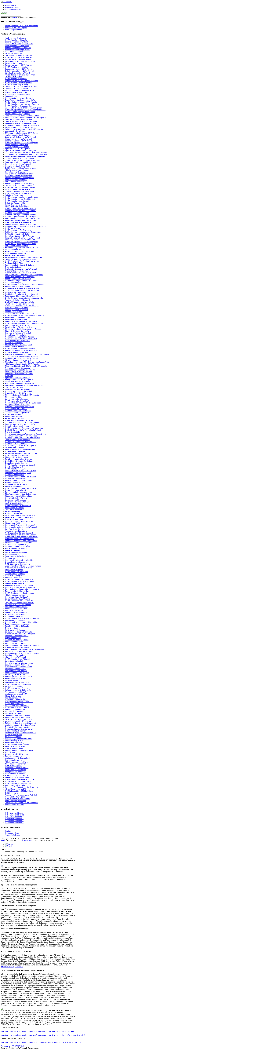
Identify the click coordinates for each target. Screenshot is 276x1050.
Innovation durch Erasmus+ (15, 172)
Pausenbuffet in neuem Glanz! (16, 775)
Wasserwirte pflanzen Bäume (16, 607)
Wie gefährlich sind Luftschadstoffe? (19, 174)
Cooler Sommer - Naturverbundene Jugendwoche (24, 298)
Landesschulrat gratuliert (14, 711)
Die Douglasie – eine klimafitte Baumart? (20, 209)
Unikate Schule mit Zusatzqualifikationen (20, 442)
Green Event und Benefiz (14, 748)
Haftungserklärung (12, 833)
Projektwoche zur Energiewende (17, 114)
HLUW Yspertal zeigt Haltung (16, 85)
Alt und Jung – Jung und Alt (15, 789)
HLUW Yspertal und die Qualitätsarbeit (20, 199)
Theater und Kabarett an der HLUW (18, 185)
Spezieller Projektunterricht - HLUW (18, 55)
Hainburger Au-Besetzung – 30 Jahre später (22, 653)
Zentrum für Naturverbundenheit (17, 440)
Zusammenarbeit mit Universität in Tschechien (22, 645)
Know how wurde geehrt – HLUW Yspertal (21, 321)
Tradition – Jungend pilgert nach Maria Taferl (22, 116)
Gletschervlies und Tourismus (16, 271)
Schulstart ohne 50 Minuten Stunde (18, 667)
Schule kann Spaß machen (15, 741)
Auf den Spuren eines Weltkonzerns (19, 750)
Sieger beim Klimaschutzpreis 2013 (18, 719)
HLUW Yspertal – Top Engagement (18, 83)
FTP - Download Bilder (14, 813)
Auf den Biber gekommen (15, 255)
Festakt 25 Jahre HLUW (14, 610)
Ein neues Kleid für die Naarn (16, 457)
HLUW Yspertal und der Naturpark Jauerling (22, 104)
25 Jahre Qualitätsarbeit (14, 616)
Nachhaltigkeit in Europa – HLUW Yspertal (21, 358)
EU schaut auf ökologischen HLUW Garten (21, 133)
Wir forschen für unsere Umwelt (17, 46)
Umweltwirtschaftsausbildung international (21, 537)
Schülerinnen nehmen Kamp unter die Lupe (21, 306)
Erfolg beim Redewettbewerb (16, 612)
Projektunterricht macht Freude (17, 626)
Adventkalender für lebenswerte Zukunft (20, 273)
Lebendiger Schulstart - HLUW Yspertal (20, 515)
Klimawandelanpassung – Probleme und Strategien (25, 156)
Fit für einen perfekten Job (15, 630)
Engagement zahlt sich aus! (15, 500)
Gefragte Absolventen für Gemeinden (19, 702)
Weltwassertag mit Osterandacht (17, 758)
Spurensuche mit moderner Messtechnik (20, 162)
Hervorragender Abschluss (15, 292)
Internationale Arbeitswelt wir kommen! (20, 525)
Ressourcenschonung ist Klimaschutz (19, 251)
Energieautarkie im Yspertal (15, 772)
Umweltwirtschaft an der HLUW (17, 708)
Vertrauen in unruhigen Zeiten (16, 531)
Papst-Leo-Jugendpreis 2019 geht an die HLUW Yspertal (27, 354)
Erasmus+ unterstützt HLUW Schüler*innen (21, 26)
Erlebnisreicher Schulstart (15, 583)
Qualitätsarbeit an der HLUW (16, 484)
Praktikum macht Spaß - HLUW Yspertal (20, 127)
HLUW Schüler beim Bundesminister (19, 601)
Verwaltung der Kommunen (15, 30)
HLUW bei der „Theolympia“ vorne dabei (20, 244)
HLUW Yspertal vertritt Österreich (18, 744)
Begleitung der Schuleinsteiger (17, 777)
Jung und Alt (10, 558)
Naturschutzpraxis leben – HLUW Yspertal (21, 216)
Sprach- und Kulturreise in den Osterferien (21, 121)
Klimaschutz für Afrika (13, 742)
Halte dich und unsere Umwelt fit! (17, 341)
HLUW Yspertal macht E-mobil (17, 201)
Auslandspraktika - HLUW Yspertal (18, 676)
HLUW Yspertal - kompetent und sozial (20, 465)
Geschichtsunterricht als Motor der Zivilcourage (23, 403)
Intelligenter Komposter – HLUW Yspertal (21, 269)
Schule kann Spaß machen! (15, 731)
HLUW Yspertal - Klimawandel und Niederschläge (24, 284)
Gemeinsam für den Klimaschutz (17, 368)
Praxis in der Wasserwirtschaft (16, 145)
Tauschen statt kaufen (13, 77)
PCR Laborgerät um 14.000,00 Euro (19, 791)
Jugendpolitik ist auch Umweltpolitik (19, 560)
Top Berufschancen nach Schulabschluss (21, 314)
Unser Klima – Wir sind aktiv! (16, 335)
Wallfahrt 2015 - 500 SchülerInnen (18, 605)
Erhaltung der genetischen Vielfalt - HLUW (21, 248)
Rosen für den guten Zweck (15, 490)
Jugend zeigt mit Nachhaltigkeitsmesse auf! (21, 356)
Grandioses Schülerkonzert (15, 52)
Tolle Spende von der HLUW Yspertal (19, 304)
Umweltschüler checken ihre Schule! (19, 391)
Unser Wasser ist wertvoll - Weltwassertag (21, 436)
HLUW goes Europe (13, 228)
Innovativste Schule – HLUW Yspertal (19, 236)
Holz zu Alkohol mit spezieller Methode (20, 112)
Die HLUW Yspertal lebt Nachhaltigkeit (20, 302)
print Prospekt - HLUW (13, 9)
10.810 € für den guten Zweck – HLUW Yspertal (23, 108)
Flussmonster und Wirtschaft (16, 671)
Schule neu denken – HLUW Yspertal (19, 71)
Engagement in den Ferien (15, 669)
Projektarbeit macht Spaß (15, 698)
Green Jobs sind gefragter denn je (18, 222)
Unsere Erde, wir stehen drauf (16, 562)
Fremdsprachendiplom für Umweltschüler (21, 541)
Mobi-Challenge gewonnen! (15, 764)
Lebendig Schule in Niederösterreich (19, 521)
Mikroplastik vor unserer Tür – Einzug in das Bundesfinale (27, 362)
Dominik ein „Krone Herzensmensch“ (19, 59)
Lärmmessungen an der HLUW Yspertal (20, 446)
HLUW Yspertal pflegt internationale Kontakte (22, 197)
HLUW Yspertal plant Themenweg (18, 684)
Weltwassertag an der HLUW (16, 694)
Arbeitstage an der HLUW (15, 675)
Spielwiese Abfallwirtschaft (15, 801)
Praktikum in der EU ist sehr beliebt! (18, 327)
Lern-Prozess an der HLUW (15, 478)
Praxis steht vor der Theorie (15, 205)
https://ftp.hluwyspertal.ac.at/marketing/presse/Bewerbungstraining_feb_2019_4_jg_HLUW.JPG (37, 1031)
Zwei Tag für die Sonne (14, 529)
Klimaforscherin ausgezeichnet (17, 673)
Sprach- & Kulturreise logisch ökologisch (20, 150)
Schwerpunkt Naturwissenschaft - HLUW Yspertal (24, 129)
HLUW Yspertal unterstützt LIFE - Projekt (20, 488)
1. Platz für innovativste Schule (17, 234)
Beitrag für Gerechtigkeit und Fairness (19, 407)
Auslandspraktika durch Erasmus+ (18, 135)
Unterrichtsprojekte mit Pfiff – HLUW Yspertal (22, 125)
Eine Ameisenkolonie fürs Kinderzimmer (20, 494)
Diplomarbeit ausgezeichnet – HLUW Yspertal (22, 281)
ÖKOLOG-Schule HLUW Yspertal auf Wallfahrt (23, 430)
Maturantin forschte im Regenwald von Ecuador (23, 329)
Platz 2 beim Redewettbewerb (16, 246)
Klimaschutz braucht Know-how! (17, 317)
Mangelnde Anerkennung (14, 249)
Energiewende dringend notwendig (18, 632)
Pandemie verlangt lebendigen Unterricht (21, 215)
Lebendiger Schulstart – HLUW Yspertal (20, 137)
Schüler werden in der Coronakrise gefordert (22, 259)
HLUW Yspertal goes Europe (16, 469)
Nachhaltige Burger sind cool (16, 444)
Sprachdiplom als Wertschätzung (17, 378)
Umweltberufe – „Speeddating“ (17, 544)
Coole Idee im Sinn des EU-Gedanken (19, 461)
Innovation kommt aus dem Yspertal (18, 176)
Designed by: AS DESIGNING (12, 1046)
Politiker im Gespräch (13, 766)
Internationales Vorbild (13, 760)
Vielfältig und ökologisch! (14, 416)
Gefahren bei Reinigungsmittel (16, 640)
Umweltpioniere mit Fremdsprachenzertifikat (22, 618)
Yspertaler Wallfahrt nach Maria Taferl (19, 191)
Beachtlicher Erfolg (12, 511)
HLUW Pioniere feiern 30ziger (16, 67)
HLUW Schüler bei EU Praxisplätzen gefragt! (22, 261)
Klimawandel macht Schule (15, 678)
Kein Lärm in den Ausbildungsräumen (19, 539)
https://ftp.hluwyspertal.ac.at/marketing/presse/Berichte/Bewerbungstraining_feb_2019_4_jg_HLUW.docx (41, 1042)
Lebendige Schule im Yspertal (16, 310)
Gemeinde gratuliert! (13, 713)
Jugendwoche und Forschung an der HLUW (22, 290)
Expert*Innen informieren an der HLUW (20, 100)
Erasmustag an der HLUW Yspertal (18, 65)
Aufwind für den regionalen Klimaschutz (20, 449)
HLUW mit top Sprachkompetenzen (18, 57)
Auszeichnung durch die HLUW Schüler (20, 535)
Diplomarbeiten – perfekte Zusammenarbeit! (22, 288)
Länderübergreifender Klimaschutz (18, 739)
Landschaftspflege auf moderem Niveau (20, 733)
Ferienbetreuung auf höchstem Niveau (19, 517)
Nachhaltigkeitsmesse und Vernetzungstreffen (22, 438)
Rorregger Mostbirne (13, 554)
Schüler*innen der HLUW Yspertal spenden (21, 168)
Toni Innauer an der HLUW (15, 692)
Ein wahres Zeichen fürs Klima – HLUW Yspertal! (24, 275)
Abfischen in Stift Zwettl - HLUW (17, 325)
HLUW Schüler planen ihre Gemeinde (19, 593)
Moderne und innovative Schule (17, 706)
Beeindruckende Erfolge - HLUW (17, 50)
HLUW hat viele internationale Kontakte (20, 187)
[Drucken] (9, 844)
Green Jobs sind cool (13, 267)
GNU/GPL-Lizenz (27, 840)
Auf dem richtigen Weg (14, 577)
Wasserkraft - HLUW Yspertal (16, 131)
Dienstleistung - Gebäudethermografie (19, 779)
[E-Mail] (8, 846)
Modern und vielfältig (13, 397)
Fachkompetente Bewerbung (16, 552)
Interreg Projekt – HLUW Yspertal (18, 164)
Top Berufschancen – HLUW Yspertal (19, 158)
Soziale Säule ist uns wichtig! (16, 308)
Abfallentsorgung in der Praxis (16, 762)
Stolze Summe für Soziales (15, 556)
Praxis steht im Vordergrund (15, 770)
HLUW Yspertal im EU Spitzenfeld (18, 230)
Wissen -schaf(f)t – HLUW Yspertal (18, 139)
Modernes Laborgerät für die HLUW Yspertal (22, 395)
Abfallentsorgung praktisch (15, 595)
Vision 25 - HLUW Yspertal (15, 657)
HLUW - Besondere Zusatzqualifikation (20, 579)
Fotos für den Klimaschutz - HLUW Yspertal (21, 296)
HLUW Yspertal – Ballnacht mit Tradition (20, 581)
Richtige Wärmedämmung (15, 614)
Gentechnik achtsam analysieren (17, 381)
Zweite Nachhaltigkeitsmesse (16, 399)
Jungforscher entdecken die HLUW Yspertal (22, 422)
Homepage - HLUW (12, 7)
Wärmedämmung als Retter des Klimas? (20, 211)
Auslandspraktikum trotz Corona (17, 286)
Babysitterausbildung (13, 638)
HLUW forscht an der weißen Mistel (18, 193)
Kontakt (8, 831)
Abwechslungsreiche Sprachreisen (18, 372)
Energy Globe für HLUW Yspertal (18, 599)
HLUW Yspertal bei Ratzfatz (16, 40)
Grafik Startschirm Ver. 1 (14, 819)
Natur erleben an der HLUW (16, 253)
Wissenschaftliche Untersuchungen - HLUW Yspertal (25, 117)
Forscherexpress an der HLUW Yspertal (20, 471)
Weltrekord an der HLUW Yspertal (18, 721)
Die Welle (9, 376)
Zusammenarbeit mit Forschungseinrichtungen (23, 566)
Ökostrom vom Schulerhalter (16, 92)
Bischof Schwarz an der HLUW (17, 331)
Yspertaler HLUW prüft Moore (16, 88)
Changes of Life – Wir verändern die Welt (21, 339)
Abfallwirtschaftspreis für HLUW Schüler (20, 220)
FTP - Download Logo (13, 817)
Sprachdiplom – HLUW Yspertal (17, 149)
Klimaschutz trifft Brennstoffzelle (17, 207)
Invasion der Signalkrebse (15, 655)
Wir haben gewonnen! (13, 486)
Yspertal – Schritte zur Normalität (17, 300)
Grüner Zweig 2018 (12, 432)
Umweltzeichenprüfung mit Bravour (18, 781)
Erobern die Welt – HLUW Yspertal (18, 345)
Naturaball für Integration (14, 576)
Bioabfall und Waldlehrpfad (15, 523)
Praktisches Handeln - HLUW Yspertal (19, 277)
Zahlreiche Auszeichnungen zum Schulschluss (23, 232)
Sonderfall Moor (11, 96)
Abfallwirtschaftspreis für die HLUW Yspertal (22, 364)
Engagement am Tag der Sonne (17, 682)
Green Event (10, 752)
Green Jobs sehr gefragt (14, 282)
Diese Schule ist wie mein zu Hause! (19, 420)
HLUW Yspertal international (16, 79)
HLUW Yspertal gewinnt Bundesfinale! (20, 348)
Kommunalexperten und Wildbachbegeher (21, 143)
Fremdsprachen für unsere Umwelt (18, 480)
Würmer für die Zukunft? (14, 312)
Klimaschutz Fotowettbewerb (16, 319)
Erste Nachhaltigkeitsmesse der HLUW (20, 424)
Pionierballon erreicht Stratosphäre (18, 496)
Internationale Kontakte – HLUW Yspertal (21, 527)
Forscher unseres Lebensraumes (17, 624)
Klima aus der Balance (14, 504)
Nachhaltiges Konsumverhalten (17, 213)
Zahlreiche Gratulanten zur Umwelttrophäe (21, 803)
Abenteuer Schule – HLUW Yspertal (19, 585)
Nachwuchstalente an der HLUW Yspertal (21, 102)
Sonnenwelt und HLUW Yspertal (17, 715)
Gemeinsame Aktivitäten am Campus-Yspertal (22, 587)
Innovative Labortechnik (14, 343)
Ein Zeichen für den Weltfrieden (17, 665)
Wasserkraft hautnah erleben (16, 620)
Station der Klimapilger (14, 570)
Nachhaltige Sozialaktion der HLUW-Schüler (22, 294)
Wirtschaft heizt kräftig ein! (15, 785)
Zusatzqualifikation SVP (14, 510)
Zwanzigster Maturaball (14, 661)
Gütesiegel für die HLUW (14, 475)
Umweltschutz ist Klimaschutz (16, 352)
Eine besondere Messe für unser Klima (20, 370)
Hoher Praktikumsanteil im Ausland (18, 426)
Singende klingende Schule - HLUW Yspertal (22, 238)
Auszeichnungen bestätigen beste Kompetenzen (23, 257)
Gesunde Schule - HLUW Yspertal (18, 411)
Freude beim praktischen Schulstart (18, 459)
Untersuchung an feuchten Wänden (18, 568)
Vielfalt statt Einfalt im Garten (16, 609)
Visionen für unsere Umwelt (15, 643)
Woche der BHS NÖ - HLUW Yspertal (19, 651)
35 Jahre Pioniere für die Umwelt (17, 73)
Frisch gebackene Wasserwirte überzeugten (22, 589)
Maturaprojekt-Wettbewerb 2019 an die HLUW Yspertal (26, 366)
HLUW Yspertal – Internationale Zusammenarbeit (24, 323)
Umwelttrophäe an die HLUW (16, 597)
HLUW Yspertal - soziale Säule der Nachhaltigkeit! (24, 315)
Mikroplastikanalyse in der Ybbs (17, 405)
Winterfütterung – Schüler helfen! (17, 717)
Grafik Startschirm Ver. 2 (14, 821)
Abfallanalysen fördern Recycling (18, 170)
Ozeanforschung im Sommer (16, 463)
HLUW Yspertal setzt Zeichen (16, 688)
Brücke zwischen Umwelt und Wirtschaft (20, 723)
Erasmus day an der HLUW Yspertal (19, 69)
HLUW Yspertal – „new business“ (18, 455)
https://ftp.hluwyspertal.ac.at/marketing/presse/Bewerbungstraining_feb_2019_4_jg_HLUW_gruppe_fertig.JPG (43, 1035)
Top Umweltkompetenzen (15, 574)
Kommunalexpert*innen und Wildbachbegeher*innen (25, 110)
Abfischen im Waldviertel (14, 508)
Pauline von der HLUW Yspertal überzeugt (21, 81)
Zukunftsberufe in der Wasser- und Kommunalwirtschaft (26, 649)
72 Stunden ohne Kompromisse (17, 413)
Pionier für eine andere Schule (16, 636)
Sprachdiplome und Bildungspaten (18, 119)
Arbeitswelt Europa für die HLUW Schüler (21, 453)
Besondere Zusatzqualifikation (16, 700)
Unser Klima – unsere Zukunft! (16, 451)
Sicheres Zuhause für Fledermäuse (18, 543)
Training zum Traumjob (14, 387)
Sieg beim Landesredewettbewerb (18, 48)
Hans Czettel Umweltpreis (15, 797)
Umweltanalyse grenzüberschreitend (19, 663)
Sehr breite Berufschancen (15, 195)
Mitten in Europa (11, 680)
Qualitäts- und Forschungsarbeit (17, 546)
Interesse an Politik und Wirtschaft (18, 333)
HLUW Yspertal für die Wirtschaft (17, 659)
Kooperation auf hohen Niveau (17, 502)
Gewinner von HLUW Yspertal (16, 754)
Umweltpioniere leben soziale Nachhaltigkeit (22, 622)
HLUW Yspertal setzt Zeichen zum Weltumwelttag (24, 428)
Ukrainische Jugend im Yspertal (17, 647)
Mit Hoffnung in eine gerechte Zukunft (19, 90)
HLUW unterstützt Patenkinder (16, 572)
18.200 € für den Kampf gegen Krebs (19, 44)
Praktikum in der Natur (13, 63)
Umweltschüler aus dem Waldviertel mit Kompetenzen (25, 434)
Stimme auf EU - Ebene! (14, 347)
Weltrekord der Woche (13, 686)
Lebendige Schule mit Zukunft (16, 42)
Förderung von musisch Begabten (18, 389)
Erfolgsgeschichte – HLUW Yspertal (19, 380)
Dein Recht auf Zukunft (14, 467)
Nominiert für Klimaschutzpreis (17, 727)
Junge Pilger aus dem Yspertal (17, 147)
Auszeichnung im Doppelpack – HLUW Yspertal (23, 218)
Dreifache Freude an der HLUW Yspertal (20, 477)
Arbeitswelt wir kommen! (14, 418)
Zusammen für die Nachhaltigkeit (17, 591)
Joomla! (4, 840)
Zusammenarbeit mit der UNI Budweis (19, 265)
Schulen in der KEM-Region (16, 28)
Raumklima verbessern (14, 513)
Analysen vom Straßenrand (15, 38)
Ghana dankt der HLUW (14, 704)
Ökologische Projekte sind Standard (19, 533)
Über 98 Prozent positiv (14, 519)
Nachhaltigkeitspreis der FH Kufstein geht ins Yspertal (25, 226)
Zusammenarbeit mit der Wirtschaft (18, 492)
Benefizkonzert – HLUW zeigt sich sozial (20, 123)
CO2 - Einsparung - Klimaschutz (17, 564)
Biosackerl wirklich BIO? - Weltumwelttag (21, 240)
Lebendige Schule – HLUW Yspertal (19, 141)
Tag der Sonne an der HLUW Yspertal (19, 603)
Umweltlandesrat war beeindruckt (18, 506)
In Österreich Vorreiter (13, 735)
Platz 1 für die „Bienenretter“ (16, 182)
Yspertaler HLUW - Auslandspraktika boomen (22, 86)
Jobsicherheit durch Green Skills (17, 166)
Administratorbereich (13, 835)
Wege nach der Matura (14, 550)
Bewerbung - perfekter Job (15, 709)
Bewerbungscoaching (13, 756)
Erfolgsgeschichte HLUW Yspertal (18, 279)
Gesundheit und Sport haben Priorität (19, 337)
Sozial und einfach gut (13, 53)
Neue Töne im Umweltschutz (16, 409)
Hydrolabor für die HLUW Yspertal (18, 393)
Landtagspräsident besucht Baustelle (19, 98)
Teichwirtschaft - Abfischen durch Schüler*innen (23, 160)
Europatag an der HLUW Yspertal (18, 473)
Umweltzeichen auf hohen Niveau (18, 94)
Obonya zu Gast (11, 628)
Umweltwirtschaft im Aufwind (16, 498)
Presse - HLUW (10, 5)
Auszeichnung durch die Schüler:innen (20, 75)
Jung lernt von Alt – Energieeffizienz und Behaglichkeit (26, 154)
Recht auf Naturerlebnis (14, 482)
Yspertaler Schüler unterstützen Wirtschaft (21, 795)
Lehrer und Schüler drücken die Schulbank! (21, 787)
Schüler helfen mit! (12, 793)
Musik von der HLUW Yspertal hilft (18, 189)
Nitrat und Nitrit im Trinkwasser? (17, 799)
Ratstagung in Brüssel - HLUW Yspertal (20, 634)
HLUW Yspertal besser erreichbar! (18, 783)
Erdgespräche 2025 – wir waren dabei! (20, 61)
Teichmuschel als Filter (14, 263)
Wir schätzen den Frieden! (15, 746)
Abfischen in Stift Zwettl (14, 642)
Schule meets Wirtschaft (14, 805)
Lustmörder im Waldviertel (15, 774)
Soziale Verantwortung (14, 737)
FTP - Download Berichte (15, 815)
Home (14, 17)
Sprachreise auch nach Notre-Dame (19, 374)
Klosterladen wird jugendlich (16, 180)
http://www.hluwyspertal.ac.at (12, 967)
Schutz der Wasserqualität (15, 203)
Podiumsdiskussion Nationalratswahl (19, 729)
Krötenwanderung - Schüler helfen (18, 690)
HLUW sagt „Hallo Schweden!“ (17, 401)
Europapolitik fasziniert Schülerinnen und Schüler (24, 385)
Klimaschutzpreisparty (13, 696)
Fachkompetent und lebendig (16, 548)
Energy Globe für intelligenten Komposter (21, 224)
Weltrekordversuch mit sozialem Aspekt (20, 725)
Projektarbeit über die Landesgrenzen (19, 178)
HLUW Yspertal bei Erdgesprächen (18, 106)
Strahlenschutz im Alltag (14, 447)
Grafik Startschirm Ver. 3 (14, 823)
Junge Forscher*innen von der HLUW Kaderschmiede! (26, 152)
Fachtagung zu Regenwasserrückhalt (19, 383)
